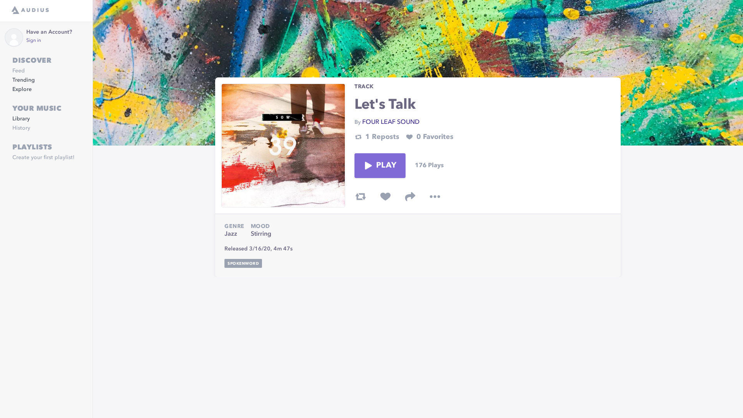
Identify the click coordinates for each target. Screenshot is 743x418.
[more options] (435, 196)
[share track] (410, 196)
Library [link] (21, 119)
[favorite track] (385, 196)
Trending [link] (23, 80)
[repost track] (360, 196)
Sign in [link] (33, 40)
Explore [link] (22, 89)
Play (386, 166)
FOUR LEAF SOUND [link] (390, 122)
